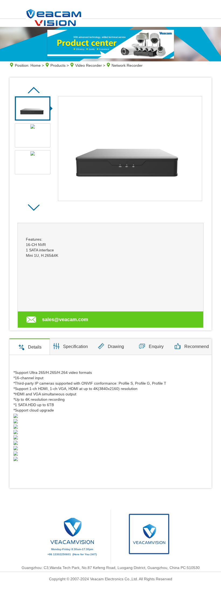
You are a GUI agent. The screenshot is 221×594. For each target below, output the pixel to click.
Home (35, 65)
